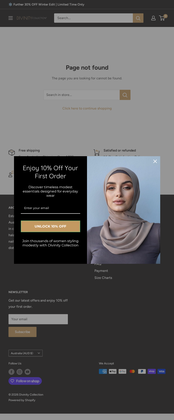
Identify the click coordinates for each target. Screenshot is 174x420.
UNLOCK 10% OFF (50, 226)
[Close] (155, 161)
